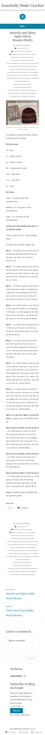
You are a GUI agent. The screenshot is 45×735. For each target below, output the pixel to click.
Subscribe (16, 711)
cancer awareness (13, 63)
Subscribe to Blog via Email (22, 686)
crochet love (22, 72)
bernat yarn (30, 60)
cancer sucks (34, 63)
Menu (27, 26)
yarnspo (32, 96)
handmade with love (23, 81)
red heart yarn (15, 96)
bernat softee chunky (18, 60)
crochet (11, 69)
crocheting (9, 78)
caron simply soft (14, 66)
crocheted (34, 75)
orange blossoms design (28, 93)
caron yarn (24, 66)
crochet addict (20, 69)
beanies (33, 54)
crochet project (12, 75)
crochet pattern (33, 72)
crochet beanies (12, 72)
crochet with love (24, 75)
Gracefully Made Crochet (22, 5)
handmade (35, 78)
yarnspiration (24, 96)
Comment (30, 658)
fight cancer (18, 78)
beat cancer (29, 57)
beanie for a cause (23, 54)
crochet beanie (30, 69)
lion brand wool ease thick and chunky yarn (22, 90)
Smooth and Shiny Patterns (23, 51)
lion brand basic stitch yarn (22, 84)
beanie (14, 54)
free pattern (27, 78)
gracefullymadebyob (23, 45)
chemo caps (32, 66)
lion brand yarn (14, 93)
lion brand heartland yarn (22, 87)
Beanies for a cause (18, 57)
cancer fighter (24, 63)
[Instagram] (23, 17)
